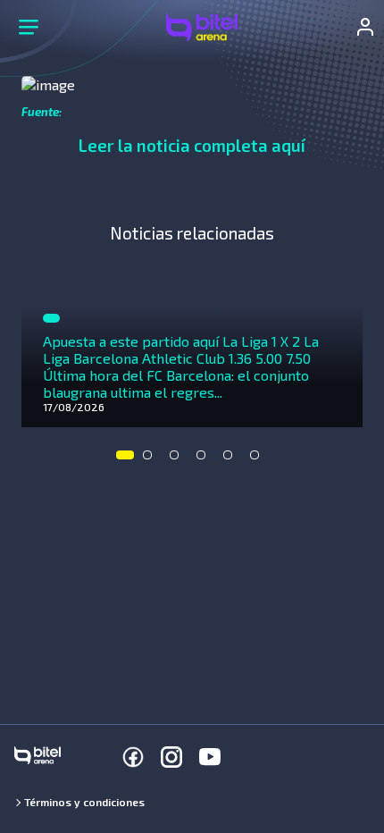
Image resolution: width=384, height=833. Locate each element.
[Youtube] (210, 757)
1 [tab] (125, 459)
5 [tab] (232, 459)
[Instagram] (171, 757)
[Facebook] (133, 757)
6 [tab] (259, 459)
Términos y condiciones (84, 801)
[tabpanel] (192, 342)
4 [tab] (205, 459)
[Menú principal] (28, 26)
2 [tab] (152, 459)
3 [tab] (179, 459)
